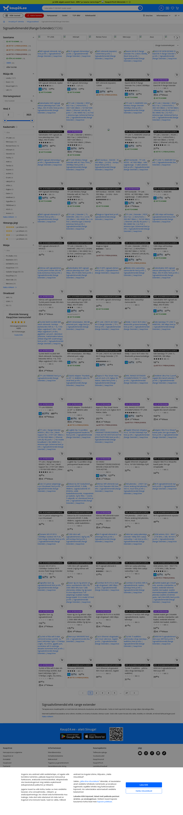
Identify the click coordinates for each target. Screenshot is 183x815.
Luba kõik (144, 785)
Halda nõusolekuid (144, 791)
